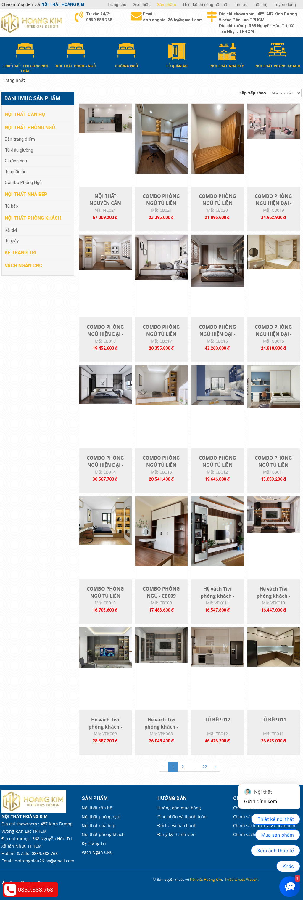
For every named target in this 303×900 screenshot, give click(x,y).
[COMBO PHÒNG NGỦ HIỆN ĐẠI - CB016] (217, 260)
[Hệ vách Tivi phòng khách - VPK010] (273, 514)
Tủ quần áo (16, 171)
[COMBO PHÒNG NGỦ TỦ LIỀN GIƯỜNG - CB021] (161, 138)
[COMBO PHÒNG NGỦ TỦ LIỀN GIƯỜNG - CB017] (161, 257)
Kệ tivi (11, 230)
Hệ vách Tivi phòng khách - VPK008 (161, 726)
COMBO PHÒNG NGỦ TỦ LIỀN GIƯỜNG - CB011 (273, 465)
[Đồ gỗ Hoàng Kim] (32, 22)
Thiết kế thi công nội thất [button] (205, 4)
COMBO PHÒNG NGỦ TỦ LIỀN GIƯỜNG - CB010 (105, 595)
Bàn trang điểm (20, 139)
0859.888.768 (35, 889)
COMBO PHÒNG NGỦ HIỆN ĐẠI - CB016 (217, 334)
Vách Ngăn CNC (23, 265)
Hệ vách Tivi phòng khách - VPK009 (105, 726)
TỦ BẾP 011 (273, 719)
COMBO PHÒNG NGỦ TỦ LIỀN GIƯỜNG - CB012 (217, 465)
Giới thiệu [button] (142, 4)
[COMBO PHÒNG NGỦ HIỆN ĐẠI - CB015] (273, 251)
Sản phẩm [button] (166, 4)
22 (204, 766)
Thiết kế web (235, 879)
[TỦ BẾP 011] (273, 646)
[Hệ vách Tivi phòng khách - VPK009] (105, 647)
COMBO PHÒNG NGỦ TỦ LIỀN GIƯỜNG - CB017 (161, 334)
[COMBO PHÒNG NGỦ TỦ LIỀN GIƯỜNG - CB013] (161, 384)
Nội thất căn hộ (25, 114)
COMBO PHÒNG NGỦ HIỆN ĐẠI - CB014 (105, 465)
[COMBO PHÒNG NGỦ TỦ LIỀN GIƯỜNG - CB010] (105, 520)
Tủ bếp (11, 206)
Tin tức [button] (241, 4)
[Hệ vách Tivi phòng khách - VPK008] (161, 644)
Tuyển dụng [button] (285, 4)
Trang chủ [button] (116, 4)
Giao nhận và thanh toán (182, 816)
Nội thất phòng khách (33, 218)
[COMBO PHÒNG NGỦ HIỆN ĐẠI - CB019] (273, 120)
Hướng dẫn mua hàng (179, 808)
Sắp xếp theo (252, 93)
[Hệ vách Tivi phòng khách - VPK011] (217, 531)
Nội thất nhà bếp (26, 194)
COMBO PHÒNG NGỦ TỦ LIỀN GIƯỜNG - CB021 (161, 203)
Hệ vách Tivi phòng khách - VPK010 (273, 595)
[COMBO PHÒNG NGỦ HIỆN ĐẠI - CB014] (105, 384)
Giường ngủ (16, 160)
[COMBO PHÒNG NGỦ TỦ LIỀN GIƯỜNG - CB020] (217, 138)
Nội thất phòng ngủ (30, 127)
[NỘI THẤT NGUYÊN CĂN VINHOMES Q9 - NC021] (105, 118)
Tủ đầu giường (19, 150)
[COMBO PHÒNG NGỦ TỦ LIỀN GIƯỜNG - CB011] (273, 386)
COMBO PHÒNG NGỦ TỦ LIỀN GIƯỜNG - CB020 (217, 203)
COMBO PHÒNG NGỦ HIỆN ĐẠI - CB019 (273, 203)
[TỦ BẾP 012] (217, 646)
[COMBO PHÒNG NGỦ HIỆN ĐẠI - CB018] (105, 251)
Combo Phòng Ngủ (23, 182)
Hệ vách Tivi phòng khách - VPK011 (217, 595)
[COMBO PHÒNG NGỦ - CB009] (161, 531)
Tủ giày (12, 240)
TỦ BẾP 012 (217, 719)
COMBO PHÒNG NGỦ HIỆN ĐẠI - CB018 (105, 334)
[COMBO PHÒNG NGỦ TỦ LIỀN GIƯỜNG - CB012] (217, 384)
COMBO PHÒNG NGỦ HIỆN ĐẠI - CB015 (273, 334)
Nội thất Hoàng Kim (206, 879)
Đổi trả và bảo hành (176, 825)
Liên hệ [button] (260, 4)
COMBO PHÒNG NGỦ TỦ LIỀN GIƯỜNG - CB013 (161, 465)
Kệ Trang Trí (20, 252)
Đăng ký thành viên (176, 834)
